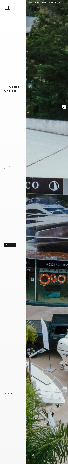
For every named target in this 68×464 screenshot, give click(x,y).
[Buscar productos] (64, 107)
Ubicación (44, 2)
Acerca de (37, 2)
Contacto (51, 2)
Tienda (30, 2)
